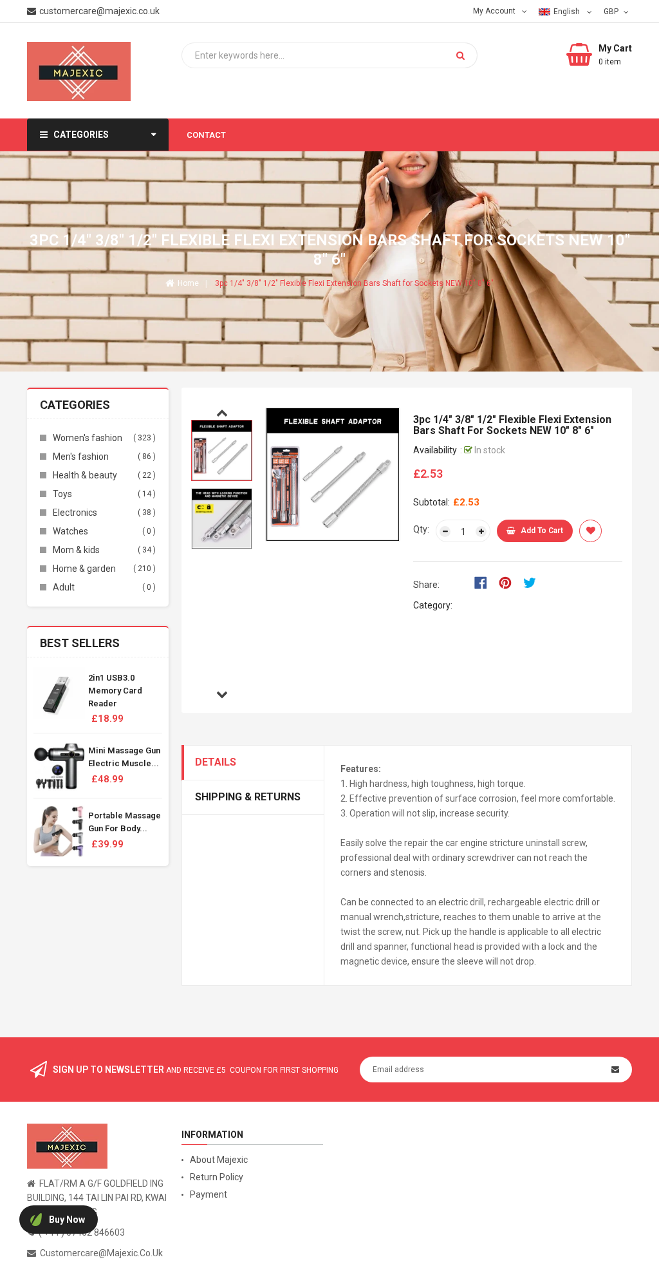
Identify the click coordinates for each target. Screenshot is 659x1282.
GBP (612, 11)
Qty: (421, 529)
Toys (62, 494)
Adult (64, 587)
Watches (70, 531)
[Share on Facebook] (485, 582)
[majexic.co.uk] (67, 1145)
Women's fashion (87, 438)
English (567, 11)
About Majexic (219, 1160)
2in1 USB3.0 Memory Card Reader (115, 690)
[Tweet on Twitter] (533, 582)
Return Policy (216, 1177)
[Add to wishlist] (590, 531)
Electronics (75, 512)
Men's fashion (81, 456)
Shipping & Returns (248, 797)
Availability (435, 450)
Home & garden (84, 568)
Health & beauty (85, 475)
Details (215, 762)
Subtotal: (431, 502)
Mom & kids (76, 550)
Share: (426, 585)
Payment (208, 1194)
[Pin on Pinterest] (509, 582)
